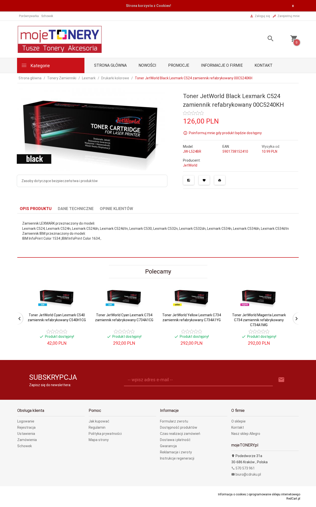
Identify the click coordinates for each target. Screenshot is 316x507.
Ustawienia (26, 434)
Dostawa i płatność (175, 440)
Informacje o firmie (222, 65)
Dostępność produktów (178, 427)
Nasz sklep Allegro (245, 434)
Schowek (24, 446)
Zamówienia (27, 440)
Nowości (147, 65)
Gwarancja (168, 446)
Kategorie (40, 65)
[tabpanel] (158, 235)
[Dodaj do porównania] (188, 180)
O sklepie (238, 421)
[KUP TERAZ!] (78, 314)
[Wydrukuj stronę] (219, 180)
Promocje (178, 65)
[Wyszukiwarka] (264, 39)
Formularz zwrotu (174, 421)
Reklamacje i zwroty (176, 452)
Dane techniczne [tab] (76, 208)
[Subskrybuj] (281, 380)
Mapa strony (99, 440)
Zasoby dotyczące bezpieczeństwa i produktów (59, 181)
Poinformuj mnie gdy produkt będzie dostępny (225, 133)
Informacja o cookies (232, 494)
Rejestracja (26, 427)
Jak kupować (99, 421)
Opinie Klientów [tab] (116, 208)
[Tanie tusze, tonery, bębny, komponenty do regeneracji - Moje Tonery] (59, 39)
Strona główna (110, 65)
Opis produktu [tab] (36, 208)
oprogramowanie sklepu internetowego (274, 494)
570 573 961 (245, 468)
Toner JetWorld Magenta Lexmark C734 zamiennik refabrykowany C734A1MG (259, 320)
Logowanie (25, 421)
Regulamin (97, 427)
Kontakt (264, 65)
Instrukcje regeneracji (177, 458)
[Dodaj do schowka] (204, 180)
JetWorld (190, 165)
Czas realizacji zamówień (180, 434)
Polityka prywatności (105, 434)
